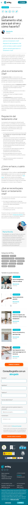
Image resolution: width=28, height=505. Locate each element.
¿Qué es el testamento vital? (11, 41)
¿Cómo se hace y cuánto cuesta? (12, 46)
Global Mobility (20, 258)
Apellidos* (4, 385)
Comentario (4, 415)
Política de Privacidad (16, 426)
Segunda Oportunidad (8, 258)
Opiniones (4, 475)
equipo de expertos (18, 214)
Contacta (19, 475)
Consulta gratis (14, 364)
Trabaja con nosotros (6, 476)
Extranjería (5, 261)
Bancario (13, 255)
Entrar (23, 2)
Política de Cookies (14, 499)
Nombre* (4, 378)
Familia (4, 266)
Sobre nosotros (5, 473)
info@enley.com (21, 477)
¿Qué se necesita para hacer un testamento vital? (12, 49)
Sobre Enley (12, 263)
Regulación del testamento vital (12, 43)
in (2, 469)
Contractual (5, 255)
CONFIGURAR (8, 502)
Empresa (4, 263)
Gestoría (20, 263)
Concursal (13, 261)
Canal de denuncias (6, 478)
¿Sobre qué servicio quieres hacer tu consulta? (12, 408)
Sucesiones (5, 7)
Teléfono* (4, 392)
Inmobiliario (12, 266)
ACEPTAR (21, 502)
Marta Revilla (9, 31)
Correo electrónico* (7, 400)
